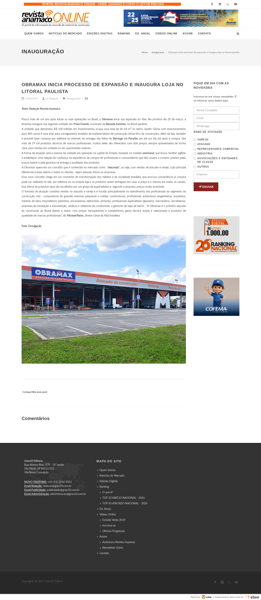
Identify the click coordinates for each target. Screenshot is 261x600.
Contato (104, 553)
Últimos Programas (113, 531)
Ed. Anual (105, 509)
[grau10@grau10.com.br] (235, 4)
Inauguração (158, 52)
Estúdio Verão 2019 (113, 520)
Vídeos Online (108, 514)
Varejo (202, 139)
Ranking (104, 487)
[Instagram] (220, 4)
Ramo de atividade (208, 132)
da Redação (51, 98)
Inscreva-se (109, 525)
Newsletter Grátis (112, 547)
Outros (203, 166)
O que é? (107, 492)
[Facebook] (212, 4)
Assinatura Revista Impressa (118, 542)
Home (145, 52)
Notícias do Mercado (112, 475)
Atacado (203, 144)
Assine (103, 536)
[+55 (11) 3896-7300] (228, 4)
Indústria (204, 153)
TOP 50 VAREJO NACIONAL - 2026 (123, 498)
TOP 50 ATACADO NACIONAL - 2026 (124, 503)
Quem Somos (108, 470)
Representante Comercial (218, 149)
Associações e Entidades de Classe (217, 160)
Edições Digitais (109, 481)
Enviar (207, 186)
